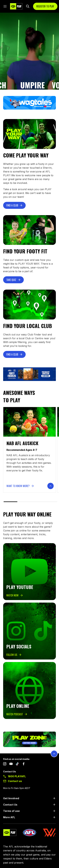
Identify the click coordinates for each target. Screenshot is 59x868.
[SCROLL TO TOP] (54, 753)
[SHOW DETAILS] (50, 485)
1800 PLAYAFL (17, 776)
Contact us (15, 781)
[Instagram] (4, 764)
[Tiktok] (17, 764)
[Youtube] (11, 764)
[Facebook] (23, 764)
